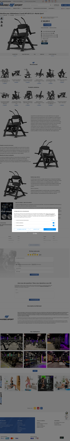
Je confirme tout (50, 229)
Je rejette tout (36, 229)
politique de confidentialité (50, 214)
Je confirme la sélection (21, 229)
